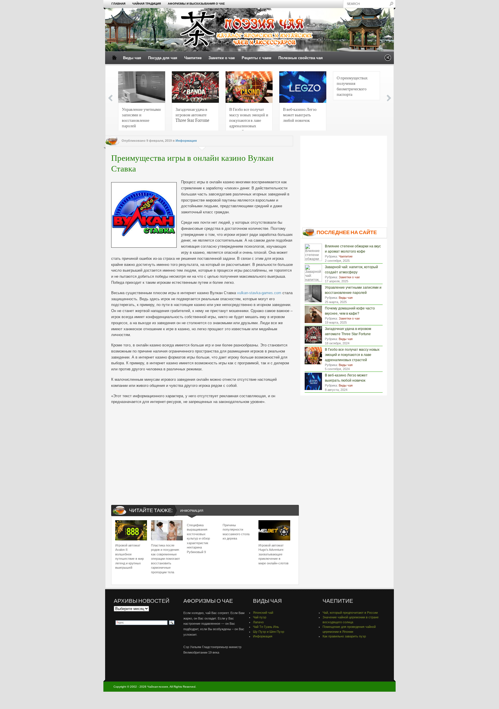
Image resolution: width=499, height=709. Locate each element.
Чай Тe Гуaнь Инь (266, 626)
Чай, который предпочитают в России (350, 612)
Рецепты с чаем (256, 58)
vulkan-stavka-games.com (259, 293)
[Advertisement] (202, 449)
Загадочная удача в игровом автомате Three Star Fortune (192, 115)
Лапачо (258, 622)
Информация (186, 140)
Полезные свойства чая (300, 58)
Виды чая (132, 58)
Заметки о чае (221, 58)
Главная (118, 3)
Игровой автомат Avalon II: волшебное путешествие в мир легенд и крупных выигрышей (129, 556)
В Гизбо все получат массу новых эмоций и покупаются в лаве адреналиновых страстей (248, 119)
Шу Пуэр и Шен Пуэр (268, 631)
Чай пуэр (259, 617)
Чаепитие (193, 58)
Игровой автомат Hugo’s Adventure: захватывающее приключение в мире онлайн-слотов (273, 554)
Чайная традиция (146, 3)
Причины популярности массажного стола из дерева (236, 531)
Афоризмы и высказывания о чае (196, 3)
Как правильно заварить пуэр (344, 636)
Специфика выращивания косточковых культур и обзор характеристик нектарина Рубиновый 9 (198, 538)
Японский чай (263, 612)
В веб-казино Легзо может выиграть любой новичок (299, 115)
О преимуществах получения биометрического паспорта (352, 86)
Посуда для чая (162, 58)
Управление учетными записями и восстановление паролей (141, 117)
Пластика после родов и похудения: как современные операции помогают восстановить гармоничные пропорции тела (165, 559)
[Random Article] (388, 59)
